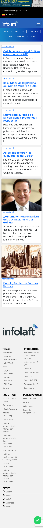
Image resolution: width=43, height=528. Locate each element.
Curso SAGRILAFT (31, 372)
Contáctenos (8, 405)
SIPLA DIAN (7, 384)
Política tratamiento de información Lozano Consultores (9, 476)
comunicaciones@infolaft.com (14, 11)
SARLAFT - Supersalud (7, 378)
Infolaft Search (9, 419)
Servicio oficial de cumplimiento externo (31, 355)
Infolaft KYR (33, 32)
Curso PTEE (29, 376)
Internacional (7, 47)
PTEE (5, 367)
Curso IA (31, 36)
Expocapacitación (31, 384)
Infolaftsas (9, 503)
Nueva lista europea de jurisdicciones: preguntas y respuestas (20, 118)
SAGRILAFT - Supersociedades (10, 358)
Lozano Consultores (8, 465)
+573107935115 (11, 15)
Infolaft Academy (16, 36)
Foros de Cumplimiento (29, 411)
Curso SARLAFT (30, 380)
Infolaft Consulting (7, 414)
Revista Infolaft (29, 398)
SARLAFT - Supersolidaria (9, 372)
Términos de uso (10, 450)
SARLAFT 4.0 (8, 363)
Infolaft (8, 495)
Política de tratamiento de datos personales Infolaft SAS (9, 441)
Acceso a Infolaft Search (10, 400)
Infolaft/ (8, 492)
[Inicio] (16, 23)
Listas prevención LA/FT (31, 363)
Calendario (28, 406)
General (6, 388)
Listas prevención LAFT (14, 32)
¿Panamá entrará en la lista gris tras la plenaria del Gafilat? (21, 220)
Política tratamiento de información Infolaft (9, 427)
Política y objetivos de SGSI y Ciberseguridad (10, 457)
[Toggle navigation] (38, 23)
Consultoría (29, 388)
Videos (26, 402)
